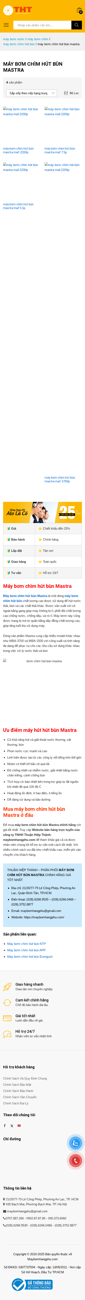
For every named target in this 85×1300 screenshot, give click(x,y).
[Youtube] (19, 1125)
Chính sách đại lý (15, 1103)
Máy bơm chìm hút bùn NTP (26, 943)
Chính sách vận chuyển (20, 1097)
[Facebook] (4, 1125)
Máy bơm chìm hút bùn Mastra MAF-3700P (60, 479)
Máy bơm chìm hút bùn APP (26, 950)
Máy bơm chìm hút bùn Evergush (30, 956)
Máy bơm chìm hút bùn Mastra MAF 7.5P (60, 150)
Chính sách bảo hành (18, 1091)
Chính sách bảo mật (17, 1084)
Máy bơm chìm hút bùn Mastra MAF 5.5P (18, 206)
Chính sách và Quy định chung (25, 1078)
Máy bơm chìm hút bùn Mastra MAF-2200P (18, 150)
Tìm (76, 25)
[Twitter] (11, 1125)
